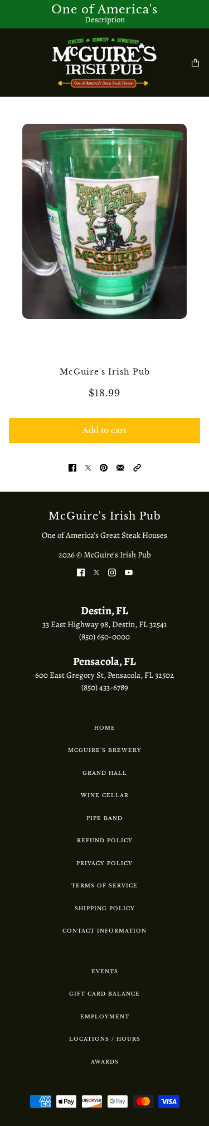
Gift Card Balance (104, 994)
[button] (137, 467)
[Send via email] (120, 467)
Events (104, 971)
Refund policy (105, 840)
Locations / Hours (104, 1039)
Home (104, 728)
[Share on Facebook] (72, 467)
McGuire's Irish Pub (105, 372)
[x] (96, 572)
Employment (104, 1016)
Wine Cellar (105, 795)
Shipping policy (105, 908)
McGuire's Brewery (105, 750)
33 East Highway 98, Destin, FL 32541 (104, 624)
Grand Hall (104, 773)
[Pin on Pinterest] (103, 467)
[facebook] (80, 572)
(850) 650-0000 (104, 636)
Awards (105, 1062)
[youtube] (128, 572)
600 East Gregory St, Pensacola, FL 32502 (104, 675)
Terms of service (104, 885)
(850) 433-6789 (104, 687)
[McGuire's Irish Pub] (104, 62)
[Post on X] (88, 467)
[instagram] (112, 572)
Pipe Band (104, 818)
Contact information (104, 931)
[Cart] (195, 62)
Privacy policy (104, 863)
